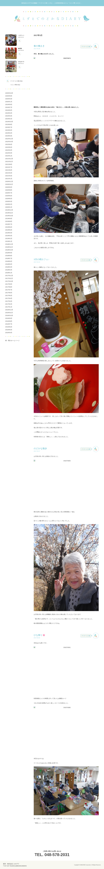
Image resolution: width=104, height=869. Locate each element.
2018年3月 (8, 267)
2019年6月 (8, 227)
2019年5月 (8, 230)
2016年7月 (8, 324)
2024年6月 (8, 110)
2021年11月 (9, 161)
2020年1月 (8, 207)
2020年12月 (9, 181)
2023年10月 (9, 121)
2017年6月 (8, 292)
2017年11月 (9, 278)
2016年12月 (9, 310)
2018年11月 (9, 247)
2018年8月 (8, 255)
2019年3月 (8, 235)
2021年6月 (8, 170)
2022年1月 (8, 156)
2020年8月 (8, 190)
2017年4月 (8, 298)
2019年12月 (9, 210)
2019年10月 (9, 215)
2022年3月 (8, 153)
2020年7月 (8, 193)
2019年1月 (8, 241)
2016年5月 (8, 330)
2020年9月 (8, 187)
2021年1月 (8, 178)
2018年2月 (8, 270)
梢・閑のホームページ (12, 340)
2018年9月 (8, 253)
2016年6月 (8, 327)
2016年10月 (9, 315)
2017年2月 (8, 304)
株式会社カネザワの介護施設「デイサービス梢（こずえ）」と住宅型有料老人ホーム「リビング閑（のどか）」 (52, 3)
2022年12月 (9, 139)
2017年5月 (8, 295)
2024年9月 (8, 104)
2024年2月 (8, 119)
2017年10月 (9, 281)
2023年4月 (8, 133)
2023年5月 (8, 130)
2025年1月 (8, 101)
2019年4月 (8, 233)
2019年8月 (8, 221)
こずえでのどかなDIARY (52, 18)
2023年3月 (8, 136)
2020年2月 (8, 204)
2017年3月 (8, 301)
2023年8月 (8, 124)
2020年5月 (8, 198)
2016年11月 (9, 312)
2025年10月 (9, 93)
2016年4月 (8, 332)
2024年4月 (8, 113)
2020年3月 (8, 201)
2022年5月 (8, 147)
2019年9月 (8, 218)
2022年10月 (9, 141)
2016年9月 (8, 318)
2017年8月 (8, 287)
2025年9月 (8, 96)
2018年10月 (9, 250)
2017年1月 (8, 307)
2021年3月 (8, 176)
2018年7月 (8, 258)
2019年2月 (8, 238)
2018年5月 (8, 264)
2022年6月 (8, 144)
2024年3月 (8, 116)
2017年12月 (9, 275)
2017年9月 (8, 284)
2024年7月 (8, 107)
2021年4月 (8, 173)
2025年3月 (8, 99)
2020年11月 (9, 184)
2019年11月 (9, 213)
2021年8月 (8, 164)
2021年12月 (9, 158)
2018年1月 (8, 273)
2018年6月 (8, 261)
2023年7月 (8, 127)
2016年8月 (8, 321)
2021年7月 (8, 167)
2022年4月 (8, 150)
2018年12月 (9, 244)
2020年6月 (8, 196)
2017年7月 (8, 290)
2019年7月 (8, 224)
